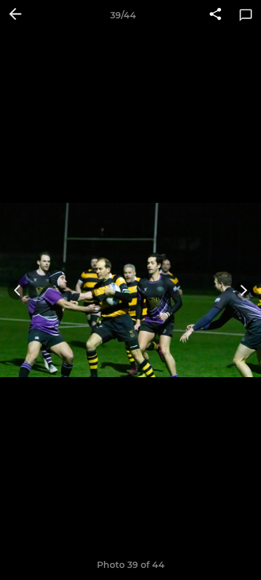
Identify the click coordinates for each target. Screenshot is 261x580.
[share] (215, 15)
